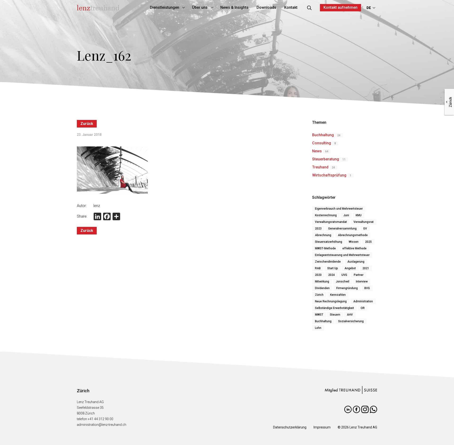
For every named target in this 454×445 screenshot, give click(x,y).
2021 (365, 268)
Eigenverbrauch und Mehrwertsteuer (339, 208)
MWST (319, 314)
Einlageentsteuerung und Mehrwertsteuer (342, 255)
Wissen (353, 241)
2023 (318, 228)
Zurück (86, 123)
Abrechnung (323, 235)
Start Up (332, 268)
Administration (363, 301)
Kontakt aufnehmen (340, 7)
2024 (331, 275)
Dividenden (322, 288)
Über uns (200, 7)
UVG (344, 275)
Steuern (335, 314)
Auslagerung (355, 261)
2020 (318, 275)
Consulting (321, 143)
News (317, 151)
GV (365, 228)
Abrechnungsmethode (353, 235)
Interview (362, 281)
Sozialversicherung (351, 321)
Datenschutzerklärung (289, 427)
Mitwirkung (322, 281)
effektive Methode (354, 248)
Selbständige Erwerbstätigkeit (334, 308)
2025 (368, 241)
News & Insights (234, 7)
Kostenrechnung (326, 215)
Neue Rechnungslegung (331, 301)
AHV (350, 314)
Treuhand (320, 167)
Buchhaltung (323, 135)
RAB (318, 268)
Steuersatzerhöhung (328, 241)
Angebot (350, 268)
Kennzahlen (338, 294)
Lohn (318, 328)
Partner (358, 275)
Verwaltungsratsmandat (331, 222)
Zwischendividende (328, 261)
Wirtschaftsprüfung (329, 175)
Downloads (266, 7)
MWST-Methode (325, 248)
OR (363, 308)
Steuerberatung (325, 159)
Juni (346, 215)
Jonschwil (342, 281)
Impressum (322, 427)
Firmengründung (347, 288)
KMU (359, 215)
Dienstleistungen (164, 7)
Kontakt (290, 7)
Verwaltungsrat (364, 222)
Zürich (319, 294)
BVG (367, 288)
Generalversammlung (342, 228)
